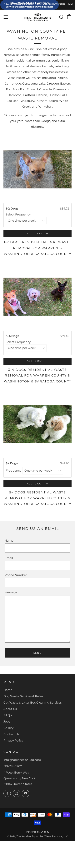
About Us (10, 709)
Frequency (14, 470)
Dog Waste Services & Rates (23, 696)
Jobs (6, 721)
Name (9, 540)
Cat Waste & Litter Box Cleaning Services (32, 702)
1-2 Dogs (12, 208)
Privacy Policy (13, 740)
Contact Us (11, 734)
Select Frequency (18, 214)
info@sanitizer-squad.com (22, 760)
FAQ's (7, 715)
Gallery (8, 728)
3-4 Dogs (13, 336)
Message (11, 592)
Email (9, 558)
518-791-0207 (12, 766)
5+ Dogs (12, 463)
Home (7, 690)
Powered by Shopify (37, 831)
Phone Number (16, 575)
